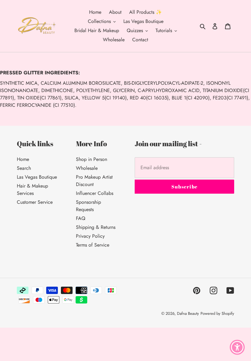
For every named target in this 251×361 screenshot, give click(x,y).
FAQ (80, 218)
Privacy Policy (90, 236)
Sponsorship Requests (88, 206)
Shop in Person (91, 159)
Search (24, 168)
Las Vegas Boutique (37, 176)
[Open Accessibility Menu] (237, 347)
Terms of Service (92, 244)
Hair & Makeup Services (32, 189)
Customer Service (35, 202)
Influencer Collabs (94, 193)
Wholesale (87, 168)
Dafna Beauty (188, 313)
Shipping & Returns (95, 227)
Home (23, 159)
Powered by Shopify (217, 313)
